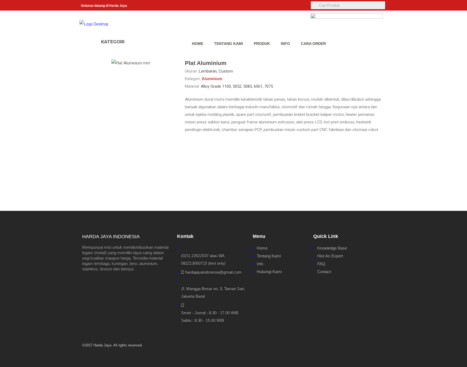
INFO (285, 43)
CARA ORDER (313, 43)
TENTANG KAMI (228, 43)
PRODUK (262, 43)
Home (197, 43)
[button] (135, 39)
